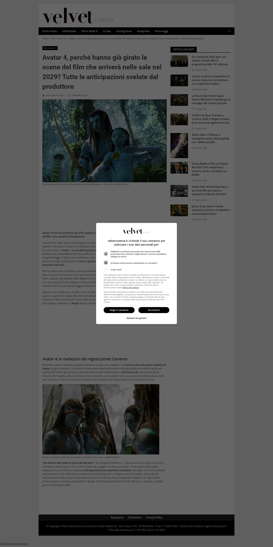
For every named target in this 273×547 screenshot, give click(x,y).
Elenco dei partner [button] (131, 287)
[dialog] (136, 273)
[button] (136, 269)
